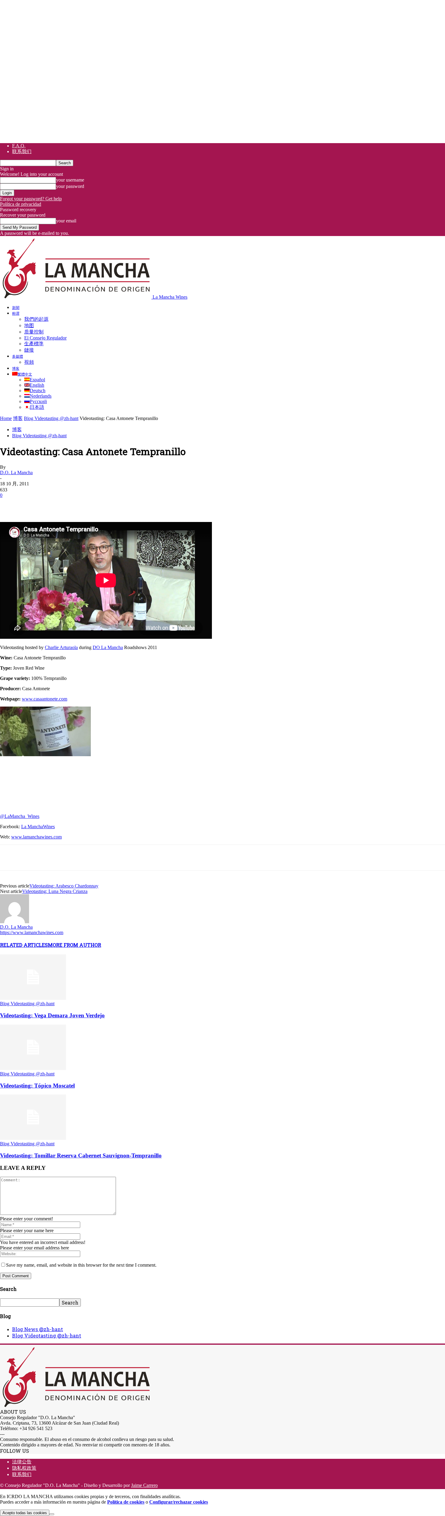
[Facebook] (10, 504)
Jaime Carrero (144, 1485)
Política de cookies (125, 1502)
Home (6, 418)
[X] (32, 504)
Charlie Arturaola (61, 647)
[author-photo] (14, 921)
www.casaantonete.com (44, 698)
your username (70, 179)
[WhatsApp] (75, 504)
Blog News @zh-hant (37, 1329)
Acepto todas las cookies (24, 1513)
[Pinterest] (54, 504)
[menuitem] (22, 374)
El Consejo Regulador (45, 337)
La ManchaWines (38, 826)
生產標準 (34, 343)
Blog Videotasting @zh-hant (51, 418)
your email (66, 220)
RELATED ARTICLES (24, 945)
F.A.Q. (18, 145)
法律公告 (21, 1461)
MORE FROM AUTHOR (74, 945)
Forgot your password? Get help (31, 198)
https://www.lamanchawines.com (31, 932)
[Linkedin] (97, 504)
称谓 (15, 313)
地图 (29, 325)
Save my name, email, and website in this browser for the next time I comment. (81, 1265)
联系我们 (21, 151)
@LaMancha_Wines (19, 816)
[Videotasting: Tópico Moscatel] (33, 1068)
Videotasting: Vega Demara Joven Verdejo (52, 1015)
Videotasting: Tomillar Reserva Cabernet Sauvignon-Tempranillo (81, 1155)
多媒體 (17, 356)
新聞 (15, 307)
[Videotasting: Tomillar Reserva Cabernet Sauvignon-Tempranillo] (33, 1138)
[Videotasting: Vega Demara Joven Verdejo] (33, 998)
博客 (15, 368)
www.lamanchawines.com (36, 836)
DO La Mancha (108, 647)
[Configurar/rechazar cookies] (51, 1514)
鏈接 (29, 350)
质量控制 (34, 331)
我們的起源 (36, 319)
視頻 (29, 362)
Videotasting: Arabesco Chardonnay (63, 885)
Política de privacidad (20, 204)
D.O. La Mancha (16, 472)
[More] (119, 504)
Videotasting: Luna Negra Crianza (54, 891)
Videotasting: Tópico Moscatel (37, 1085)
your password (70, 186)
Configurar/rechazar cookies (178, 1502)
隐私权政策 (24, 1468)
